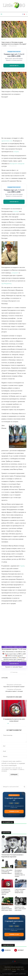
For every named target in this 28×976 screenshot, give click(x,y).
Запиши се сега (14, 811)
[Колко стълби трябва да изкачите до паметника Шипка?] (7, 864)
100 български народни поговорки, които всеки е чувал (6, 908)
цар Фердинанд (6, 283)
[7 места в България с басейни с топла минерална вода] (21, 883)
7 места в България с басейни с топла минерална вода (20, 891)
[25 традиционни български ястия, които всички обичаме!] (14, 708)
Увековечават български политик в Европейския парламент (12, 855)
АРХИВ (14, 971)
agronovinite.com (6, 141)
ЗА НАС (22, 969)
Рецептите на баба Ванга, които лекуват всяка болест (20, 908)
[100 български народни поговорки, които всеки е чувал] (7, 901)
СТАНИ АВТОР (7, 969)
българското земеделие (17, 163)
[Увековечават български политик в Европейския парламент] (14, 844)
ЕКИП (18, 969)
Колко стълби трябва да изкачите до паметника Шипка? (6, 872)
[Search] (26, 14)
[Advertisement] (14, 119)
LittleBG (4, 45)
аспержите (14, 273)
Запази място (14, 65)
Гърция (22, 566)
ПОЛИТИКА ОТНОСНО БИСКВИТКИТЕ (14, 967)
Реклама (14, 969)
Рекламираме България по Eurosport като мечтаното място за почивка (20, 873)
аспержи (16, 151)
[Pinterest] (24, 14)
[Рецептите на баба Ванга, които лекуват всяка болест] (21, 901)
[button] (2, 712)
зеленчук (16, 211)
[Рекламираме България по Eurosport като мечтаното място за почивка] (21, 864)
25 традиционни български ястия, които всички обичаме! (5, 892)
